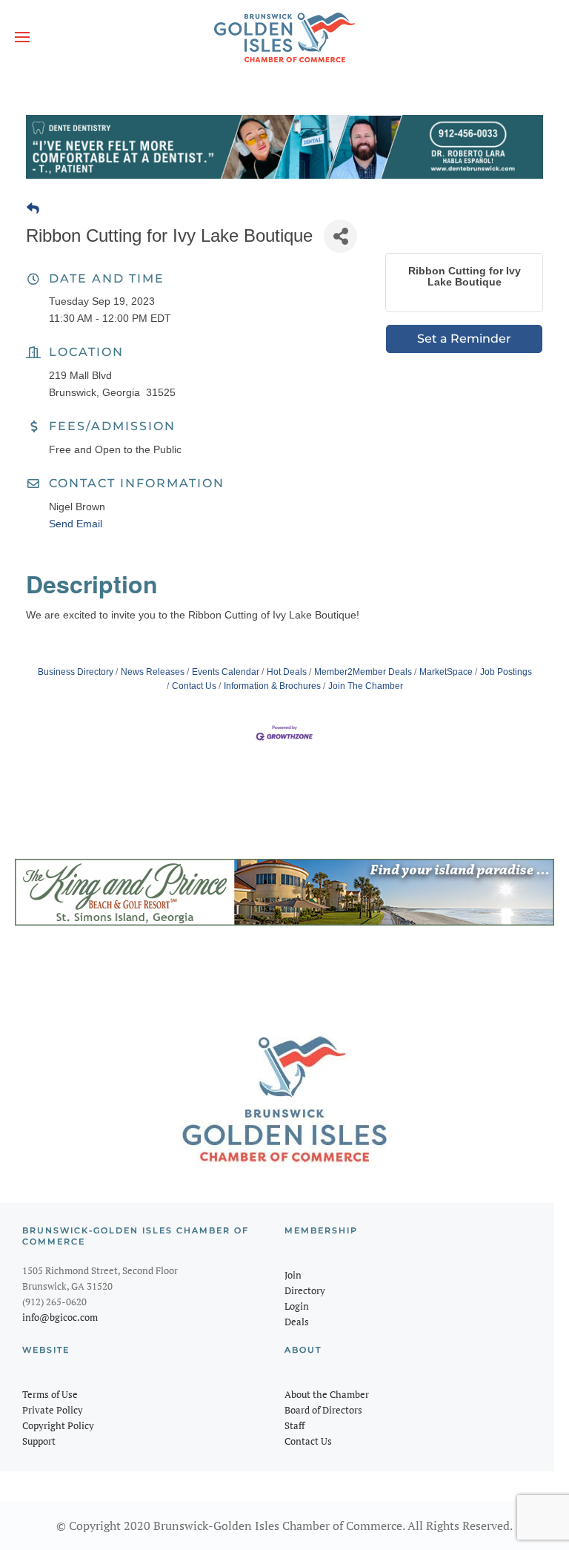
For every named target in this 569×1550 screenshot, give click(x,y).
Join (293, 1275)
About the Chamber (326, 1394)
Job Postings (506, 672)
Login (296, 1306)
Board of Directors (323, 1410)
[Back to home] (284, 37)
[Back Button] (33, 209)
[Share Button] (340, 236)
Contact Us (194, 686)
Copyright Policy (58, 1425)
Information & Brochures (272, 686)
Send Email (75, 524)
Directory (304, 1290)
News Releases (152, 672)
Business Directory (75, 672)
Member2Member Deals (363, 672)
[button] (22, 37)
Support (39, 1441)
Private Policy (52, 1410)
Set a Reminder (464, 339)
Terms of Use (50, 1394)
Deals (296, 1321)
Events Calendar (225, 672)
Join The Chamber (365, 686)
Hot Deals (287, 672)
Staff (294, 1425)
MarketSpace (446, 672)
